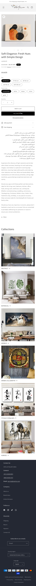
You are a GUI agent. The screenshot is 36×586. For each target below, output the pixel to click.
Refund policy (28, 577)
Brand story (6, 495)
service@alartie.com (14, 481)
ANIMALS (4, 343)
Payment (5, 528)
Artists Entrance (8, 499)
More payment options (18, 117)
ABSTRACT (4, 268)
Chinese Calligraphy (7, 418)
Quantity (3, 99)
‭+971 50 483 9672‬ (8, 474)
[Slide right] (22, 50)
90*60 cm (25, 80)
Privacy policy (10, 579)
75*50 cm (16, 80)
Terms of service (18, 579)
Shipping (9, 67)
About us (6, 491)
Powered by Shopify (18, 577)
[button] (3, 7)
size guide (4, 72)
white (15, 91)
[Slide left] (14, 50)
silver (30, 91)
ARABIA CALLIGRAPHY (8, 381)
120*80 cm (6, 84)
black (23, 91)
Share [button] (5, 217)
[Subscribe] (27, 543)
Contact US (6, 532)
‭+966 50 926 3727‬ (8, 477)
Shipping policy (27, 579)
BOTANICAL (5, 306)
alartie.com (11, 577)
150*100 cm (17, 84)
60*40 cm (6, 80)
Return (5, 524)
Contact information (19, 582)
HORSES (4, 455)
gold (4, 95)
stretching (6, 91)
